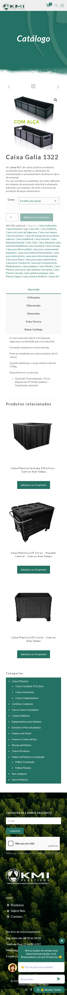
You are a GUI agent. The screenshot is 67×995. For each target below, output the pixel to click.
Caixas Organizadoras (26, 698)
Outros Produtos (21, 751)
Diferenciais (34, 305)
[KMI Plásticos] (14, 5)
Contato (16, 916)
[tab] (33, 290)
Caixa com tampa (47, 232)
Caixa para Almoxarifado (19, 249)
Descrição (33, 289)
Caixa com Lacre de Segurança (21, 232)
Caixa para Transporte (17, 262)
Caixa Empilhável (24, 239)
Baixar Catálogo (34, 329)
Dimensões (33, 313)
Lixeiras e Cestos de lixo (24, 739)
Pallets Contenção (24, 762)
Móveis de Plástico (21, 745)
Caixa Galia (31, 242)
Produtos (17, 905)
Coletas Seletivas (21, 715)
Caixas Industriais (47, 225)
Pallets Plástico (23, 767)
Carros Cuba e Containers (25, 709)
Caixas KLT (54, 276)
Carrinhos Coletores (22, 703)
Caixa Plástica (46, 266)
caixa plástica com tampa (39, 269)
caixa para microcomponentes (41, 256)
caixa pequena (30, 266)
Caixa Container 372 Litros (29, 686)
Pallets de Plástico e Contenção (28, 757)
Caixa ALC (34, 229)
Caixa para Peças (15, 259)
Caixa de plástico (15, 235)
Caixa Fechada (41, 239)
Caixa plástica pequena (36, 273)
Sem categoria (19, 773)
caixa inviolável (36, 245)
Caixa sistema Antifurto (35, 276)
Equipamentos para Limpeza (26, 721)
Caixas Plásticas (14, 229)
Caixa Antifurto (48, 229)
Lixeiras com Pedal (21, 733)
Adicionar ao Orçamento (36, 217)
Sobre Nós (18, 911)
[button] (55, 100)
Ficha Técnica (33, 321)
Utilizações (33, 297)
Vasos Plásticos (20, 779)
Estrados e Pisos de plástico (26, 727)
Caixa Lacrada (52, 245)
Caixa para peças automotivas (40, 259)
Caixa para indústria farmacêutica (34, 252)
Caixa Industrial (46, 242)
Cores (11, 199)
